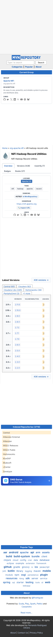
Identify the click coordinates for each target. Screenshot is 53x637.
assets (46, 552)
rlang (21, 578)
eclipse (11, 563)
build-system (22, 556)
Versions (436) (23, 166)
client (44, 556)
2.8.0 (17, 322)
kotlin (11, 570)
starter (20, 582)
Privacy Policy (36, 632)
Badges (7, 171)
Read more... (26, 612)
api (32, 552)
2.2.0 (17, 368)
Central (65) (9, 286)
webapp (26, 585)
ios (37, 566)
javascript (44, 567)
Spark (33, 603)
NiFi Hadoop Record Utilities (28, 153)
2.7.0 (17, 339)
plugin (44, 574)
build (9, 556)
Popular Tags (26, 547)
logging (29, 571)
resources (12, 578)
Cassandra (27, 606)
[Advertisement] (26, 26)
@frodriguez (37, 597)
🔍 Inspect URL (24, 208)
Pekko (40, 603)
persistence (33, 575)
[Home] (26, 59)
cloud (16, 560)
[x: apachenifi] (11, 99)
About (38, 67)
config (23, 560)
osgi (24, 574)
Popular (29, 67)
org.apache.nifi (17, 148)
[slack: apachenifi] (25, 99)
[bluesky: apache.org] (28, 99)
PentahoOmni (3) (11, 293)
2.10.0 (17, 310)
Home (4, 148)
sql (13, 582)
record (39, 189)
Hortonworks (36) (33, 290)
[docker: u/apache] (8, 99)
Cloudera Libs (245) (13, 290)
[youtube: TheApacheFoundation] (21, 99)
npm (17, 574)
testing (30, 582)
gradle (17, 566)
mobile (47, 570)
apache (30, 189)
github (8, 566)
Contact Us (23, 632)
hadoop (20, 189)
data (36, 560)
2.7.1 (17, 333)
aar (5, 552)
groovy (26, 566)
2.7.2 (17, 327)
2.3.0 (17, 362)
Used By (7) (39, 166)
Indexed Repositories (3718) (26, 427)
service (43, 578)
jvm (5, 571)
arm (38, 552)
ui (42, 582)
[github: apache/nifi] (4, 99)
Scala (21, 603)
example (20, 563)
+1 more (26, 293)
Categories (17, 67)
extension (30, 563)
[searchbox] (20, 63)
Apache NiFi (8, 81)
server (35, 578)
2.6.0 (17, 345)
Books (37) (20, 171)
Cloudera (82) (24, 286)
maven (37, 570)
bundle (36, 556)
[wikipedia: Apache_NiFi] (18, 99)
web (47, 582)
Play (27, 603)
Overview (8, 166)
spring (7, 582)
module (9, 574)
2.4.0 (17, 356)
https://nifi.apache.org (26, 204)
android (14, 552)
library (20, 570)
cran (30, 560)
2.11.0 (17, 304)
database (44, 560)
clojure (8, 560)
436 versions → (41, 280)
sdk (28, 578)
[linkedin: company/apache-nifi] (15, 99)
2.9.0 (17, 316)
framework (41, 563)
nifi (12, 189)
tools (37, 582)
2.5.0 (17, 350)
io (32, 567)
